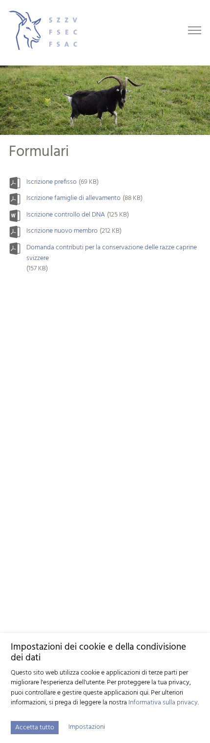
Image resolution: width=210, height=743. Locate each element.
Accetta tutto (34, 727)
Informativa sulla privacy (163, 702)
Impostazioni (86, 727)
